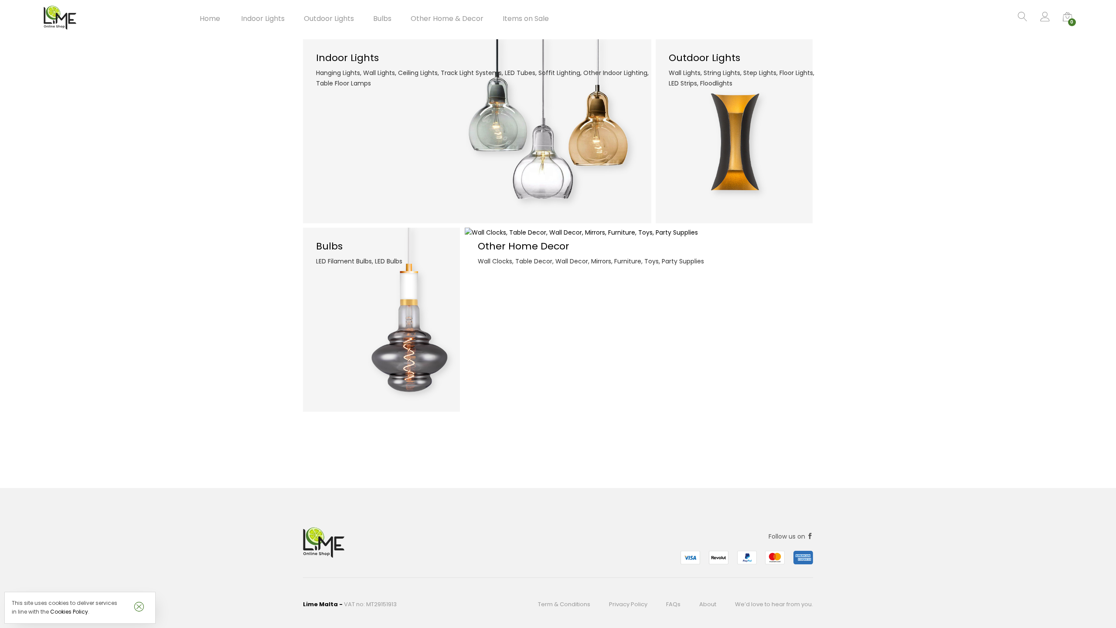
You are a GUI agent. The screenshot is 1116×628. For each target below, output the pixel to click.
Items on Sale (526, 18)
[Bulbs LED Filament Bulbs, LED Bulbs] (381, 319)
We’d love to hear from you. (774, 604)
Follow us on (788, 536)
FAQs (673, 604)
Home (210, 18)
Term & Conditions (564, 604)
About (707, 604)
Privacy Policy (628, 604)
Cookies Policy (69, 611)
